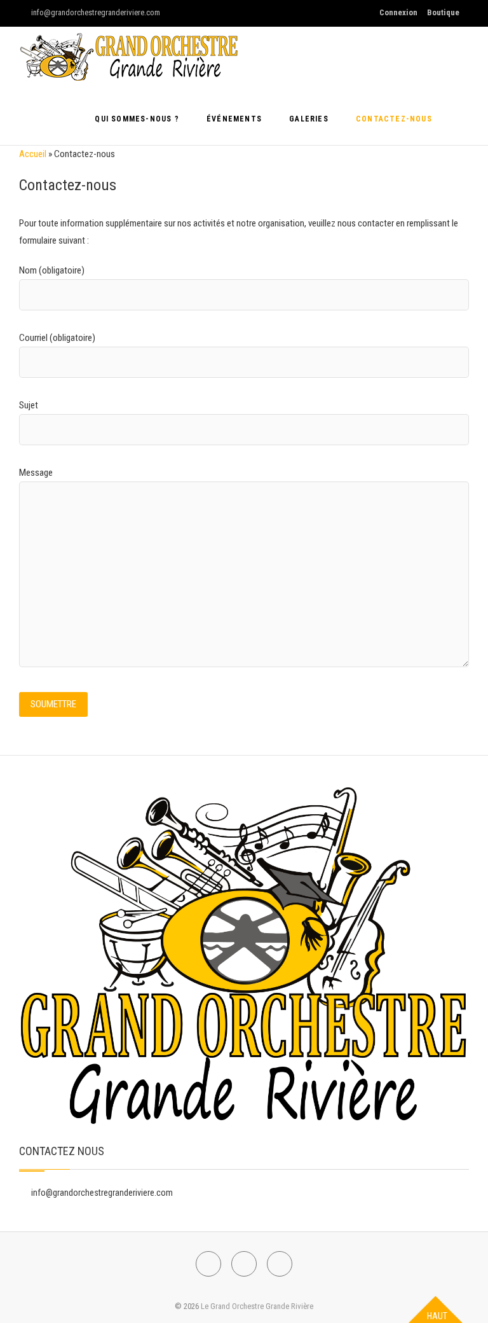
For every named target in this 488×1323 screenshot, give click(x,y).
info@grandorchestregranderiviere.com (94, 12)
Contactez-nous (394, 118)
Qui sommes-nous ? (137, 118)
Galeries (309, 118)
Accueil (32, 154)
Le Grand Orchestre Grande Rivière (257, 1306)
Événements (234, 118)
